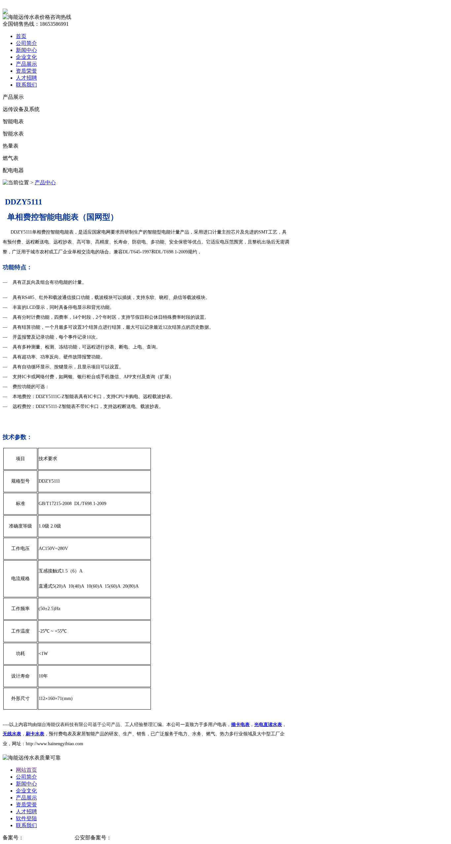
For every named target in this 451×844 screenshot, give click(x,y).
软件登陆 (26, 818)
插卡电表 (240, 724)
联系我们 (26, 85)
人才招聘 (26, 78)
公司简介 (26, 43)
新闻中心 (26, 50)
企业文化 (26, 57)
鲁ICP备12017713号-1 (49, 837)
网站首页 (26, 770)
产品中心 (45, 182)
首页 (21, 36)
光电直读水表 (268, 724)
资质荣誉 (26, 71)
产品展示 (26, 64)
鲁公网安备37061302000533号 (147, 837)
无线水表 (12, 733)
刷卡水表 (35, 733)
